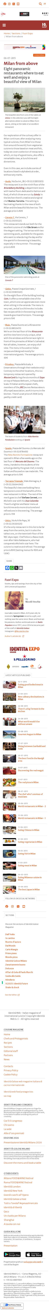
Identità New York (13, 1190)
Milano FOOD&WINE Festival (18, 1178)
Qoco (6, 1211)
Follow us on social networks (20, 898)
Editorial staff (11, 1051)
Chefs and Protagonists (16, 1038)
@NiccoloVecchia (21, 631)
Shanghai (9, 1219)
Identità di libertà (13, 1207)
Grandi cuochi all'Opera (16, 1194)
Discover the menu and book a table (22, 1162)
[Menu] (4, 25)
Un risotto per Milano (15, 1215)
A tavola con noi (12, 1224)
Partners (8, 1055)
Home (7, 33)
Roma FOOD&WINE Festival (18, 1182)
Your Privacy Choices (14, 1305)
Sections (16, 33)
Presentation (10, 1245)
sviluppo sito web (32, 1261)
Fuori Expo (27, 33)
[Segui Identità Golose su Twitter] (13, 4)
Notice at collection (8, 1308)
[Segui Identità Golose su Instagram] (9, 4)
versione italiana (39, 55)
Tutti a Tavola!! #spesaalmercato (21, 1203)
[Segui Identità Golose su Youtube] (18, 4)
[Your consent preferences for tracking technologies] (2, 982)
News (7, 1059)
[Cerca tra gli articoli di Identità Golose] (41, 4)
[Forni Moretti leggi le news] (24, 14)
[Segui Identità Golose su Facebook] (5, 4)
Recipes (8, 1042)
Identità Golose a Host (15, 1199)
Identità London (12, 1186)
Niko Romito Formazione (20, 455)
